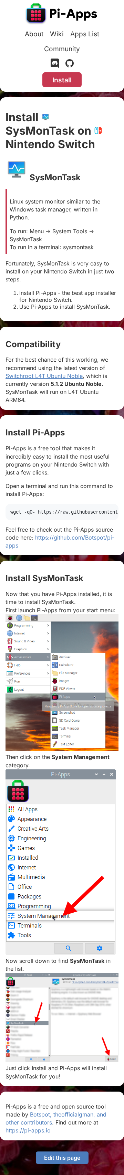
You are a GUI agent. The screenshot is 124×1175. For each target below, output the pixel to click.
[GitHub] (69, 64)
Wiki (57, 34)
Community (62, 49)
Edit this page (62, 1157)
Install (62, 80)
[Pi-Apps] (62, 14)
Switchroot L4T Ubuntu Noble (44, 375)
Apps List (84, 34)
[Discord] (54, 64)
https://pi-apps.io (28, 1130)
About (34, 34)
